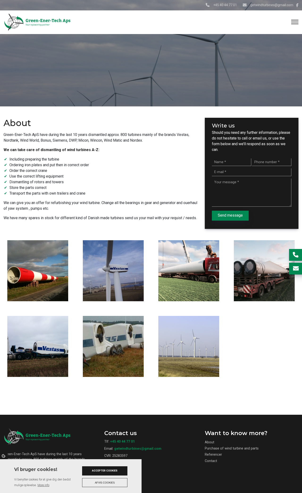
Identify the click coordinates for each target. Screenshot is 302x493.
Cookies (4, 455)
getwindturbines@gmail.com (271, 5)
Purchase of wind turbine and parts (232, 448)
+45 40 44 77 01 (225, 5)
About (209, 442)
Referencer (213, 454)
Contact (211, 461)
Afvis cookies (105, 482)
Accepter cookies (104, 470)
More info (43, 485)
